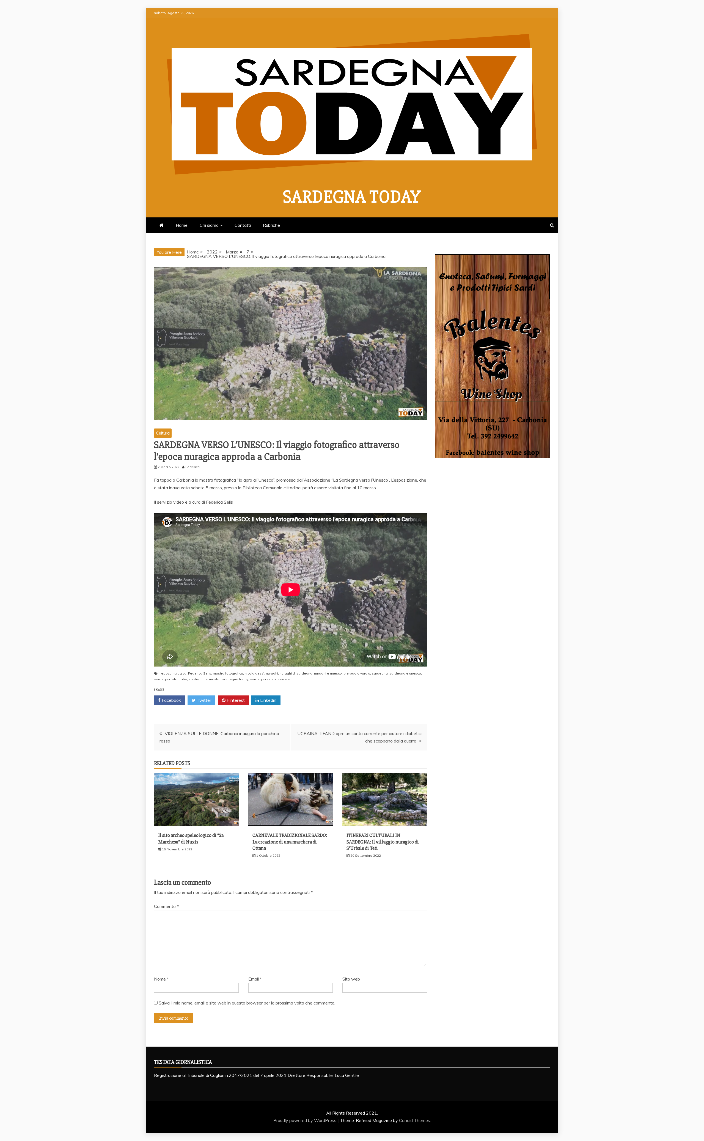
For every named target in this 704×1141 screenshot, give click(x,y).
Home (182, 225)
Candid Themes (414, 1120)
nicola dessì (254, 673)
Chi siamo (209, 225)
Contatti (243, 225)
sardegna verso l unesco (270, 679)
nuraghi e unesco (328, 673)
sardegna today (235, 679)
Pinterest (235, 700)
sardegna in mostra (205, 679)
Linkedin (267, 700)
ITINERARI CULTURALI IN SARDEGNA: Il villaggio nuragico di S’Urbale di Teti (382, 841)
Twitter (203, 700)
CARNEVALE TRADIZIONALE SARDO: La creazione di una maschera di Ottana (289, 841)
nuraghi (272, 673)
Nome (161, 979)
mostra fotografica (228, 673)
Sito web (351, 979)
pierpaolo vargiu (356, 673)
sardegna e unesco (405, 673)
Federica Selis (199, 673)
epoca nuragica (173, 673)
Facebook (171, 700)
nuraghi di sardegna (296, 673)
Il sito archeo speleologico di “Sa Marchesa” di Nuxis (191, 838)
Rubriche (271, 225)
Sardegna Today (352, 197)
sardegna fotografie (170, 679)
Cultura (163, 433)
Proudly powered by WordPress (305, 1120)
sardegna (380, 673)
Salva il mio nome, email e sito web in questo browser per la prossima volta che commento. (247, 1003)
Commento (166, 906)
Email (255, 979)
